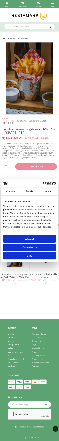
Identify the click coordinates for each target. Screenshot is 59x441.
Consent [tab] (10, 191)
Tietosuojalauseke (38, 355)
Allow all (29, 239)
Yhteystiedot (36, 366)
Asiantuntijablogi (38, 348)
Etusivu (5, 118)
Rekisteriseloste (37, 341)
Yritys (34, 344)
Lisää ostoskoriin (36, 166)
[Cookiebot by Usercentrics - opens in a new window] (43, 183)
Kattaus (6, 121)
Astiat (13, 121)
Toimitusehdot (37, 337)
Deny (29, 256)
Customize (27, 247)
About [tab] (48, 191)
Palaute (34, 352)
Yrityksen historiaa (39, 334)
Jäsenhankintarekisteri (40, 362)
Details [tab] (29, 191)
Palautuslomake (38, 359)
